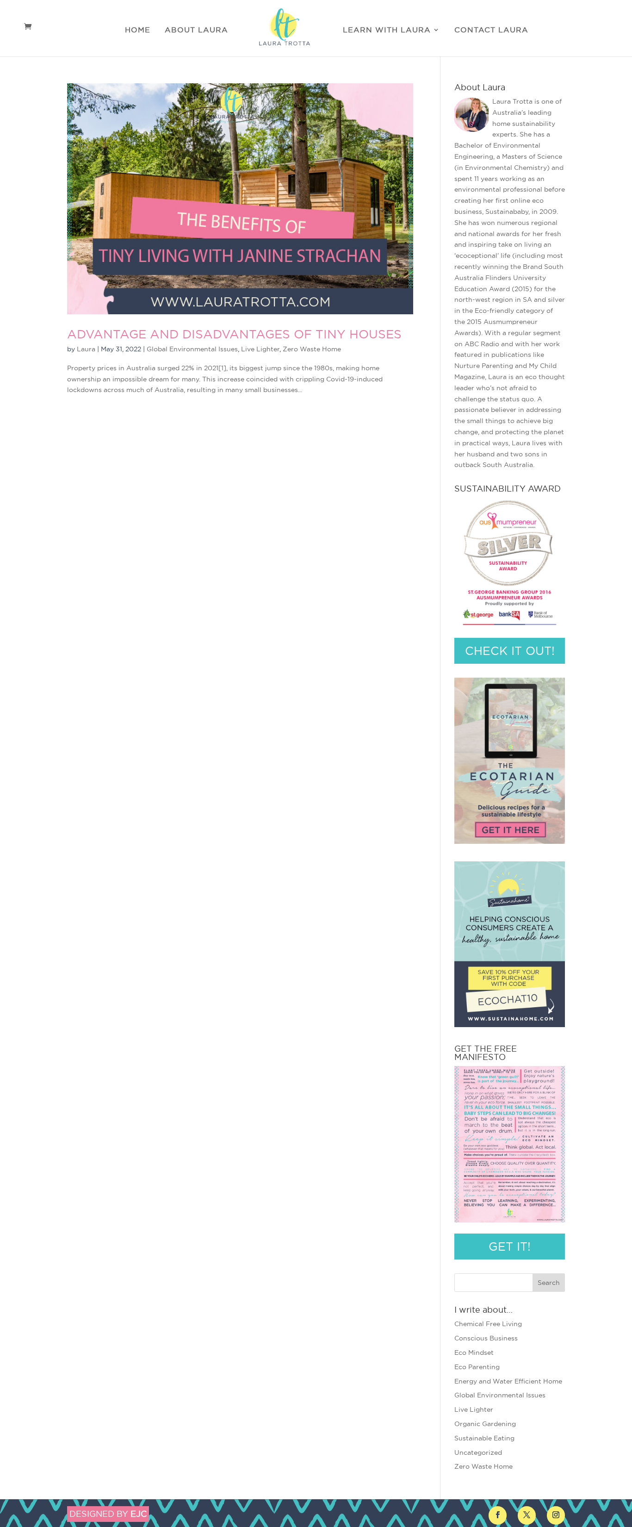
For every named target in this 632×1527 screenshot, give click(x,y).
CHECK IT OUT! (510, 650)
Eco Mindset (474, 1352)
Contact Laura (491, 30)
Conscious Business (486, 1338)
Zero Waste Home (312, 349)
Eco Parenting (477, 1367)
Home (137, 30)
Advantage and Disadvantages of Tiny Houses (234, 334)
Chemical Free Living (488, 1324)
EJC (138, 1513)
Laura (86, 349)
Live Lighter (260, 349)
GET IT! (510, 1246)
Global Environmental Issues (192, 349)
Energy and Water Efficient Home (508, 1381)
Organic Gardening (485, 1424)
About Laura (196, 30)
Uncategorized (478, 1452)
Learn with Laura (387, 30)
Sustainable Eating (484, 1438)
